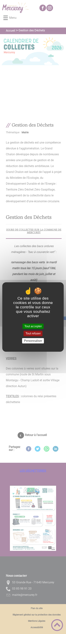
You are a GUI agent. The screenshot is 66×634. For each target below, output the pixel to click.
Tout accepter (33, 326)
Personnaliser (33, 340)
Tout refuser (33, 333)
